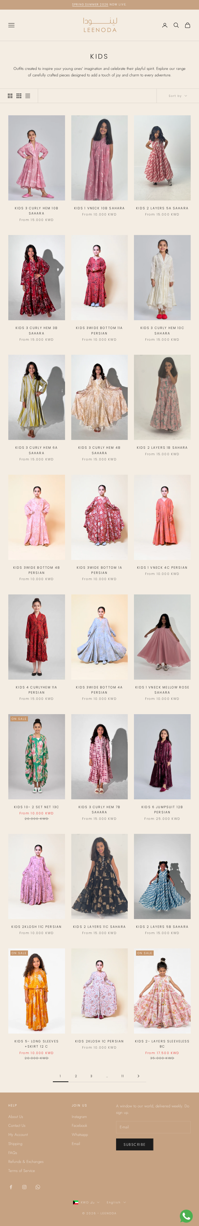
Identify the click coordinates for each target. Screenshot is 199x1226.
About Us (15, 1117)
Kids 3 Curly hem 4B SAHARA (99, 450)
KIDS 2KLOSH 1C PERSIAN (99, 1041)
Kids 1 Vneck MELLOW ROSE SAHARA (162, 690)
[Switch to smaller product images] (19, 96)
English (114, 1202)
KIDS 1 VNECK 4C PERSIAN (162, 567)
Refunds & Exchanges (26, 1161)
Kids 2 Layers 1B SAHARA (162, 447)
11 (123, 1076)
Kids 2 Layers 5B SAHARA (162, 926)
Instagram (79, 1117)
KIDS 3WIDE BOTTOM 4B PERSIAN (36, 570)
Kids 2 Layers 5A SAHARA (162, 208)
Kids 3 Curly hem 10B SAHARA (37, 211)
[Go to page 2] (138, 1076)
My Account (18, 1134)
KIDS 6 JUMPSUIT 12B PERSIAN (162, 809)
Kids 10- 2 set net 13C (37, 807)
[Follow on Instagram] (24, 1187)
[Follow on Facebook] (10, 1187)
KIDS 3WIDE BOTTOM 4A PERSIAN (99, 690)
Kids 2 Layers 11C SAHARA (99, 926)
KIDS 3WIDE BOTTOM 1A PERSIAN (99, 570)
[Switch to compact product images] (27, 96)
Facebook (79, 1125)
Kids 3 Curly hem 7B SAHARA (99, 809)
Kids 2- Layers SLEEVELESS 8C (162, 1044)
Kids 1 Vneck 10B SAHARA (99, 208)
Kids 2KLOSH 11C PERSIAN (36, 926)
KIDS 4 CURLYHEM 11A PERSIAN (36, 690)
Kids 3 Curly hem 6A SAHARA (36, 450)
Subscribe (135, 1144)
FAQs (12, 1153)
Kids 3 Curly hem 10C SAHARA (162, 330)
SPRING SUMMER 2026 (90, 4)
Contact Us (16, 1125)
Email (76, 1144)
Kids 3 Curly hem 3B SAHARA (37, 330)
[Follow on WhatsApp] (37, 1187)
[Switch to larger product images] (10, 96)
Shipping (15, 1144)
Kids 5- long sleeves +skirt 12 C (37, 1044)
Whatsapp (80, 1134)
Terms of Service (21, 1171)
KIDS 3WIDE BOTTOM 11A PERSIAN (99, 330)
